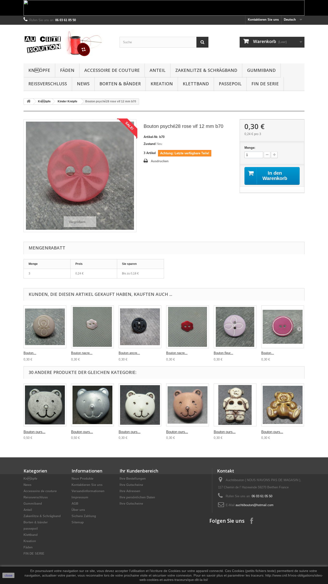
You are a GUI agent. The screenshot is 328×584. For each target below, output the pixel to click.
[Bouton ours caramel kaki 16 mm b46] (282, 405)
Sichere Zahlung (84, 516)
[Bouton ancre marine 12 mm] (140, 326)
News (83, 84)
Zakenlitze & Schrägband (206, 70)
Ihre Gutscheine (131, 485)
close (8, 575)
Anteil (157, 70)
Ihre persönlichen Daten (137, 497)
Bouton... (30, 353)
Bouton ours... (34, 432)
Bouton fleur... (223, 353)
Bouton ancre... (129, 353)
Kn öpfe (39, 70)
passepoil (230, 84)
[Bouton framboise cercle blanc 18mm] (282, 326)
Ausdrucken (160, 161)
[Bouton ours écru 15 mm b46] (235, 405)
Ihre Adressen (130, 491)
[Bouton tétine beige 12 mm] (45, 326)
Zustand (150, 144)
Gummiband (261, 70)
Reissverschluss (47, 84)
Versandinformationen (88, 491)
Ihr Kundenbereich (139, 471)
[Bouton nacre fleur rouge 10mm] (187, 326)
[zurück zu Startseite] (28, 102)
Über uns (78, 510)
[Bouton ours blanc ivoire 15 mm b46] (140, 405)
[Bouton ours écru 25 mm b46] (45, 405)
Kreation (162, 84)
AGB (75, 503)
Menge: (249, 147)
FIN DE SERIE (265, 84)
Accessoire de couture (112, 70)
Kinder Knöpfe (67, 101)
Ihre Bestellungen (133, 478)
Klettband (196, 84)
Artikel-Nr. (151, 137)
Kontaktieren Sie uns (263, 19)
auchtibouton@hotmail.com (254, 505)
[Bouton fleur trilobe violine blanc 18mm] (235, 326)
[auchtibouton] (68, 42)
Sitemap (78, 522)
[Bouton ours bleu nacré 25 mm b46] (92, 405)
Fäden (67, 70)
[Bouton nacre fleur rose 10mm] (92, 326)
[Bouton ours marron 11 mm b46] (187, 405)
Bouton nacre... (81, 353)
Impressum (80, 497)
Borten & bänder (120, 84)
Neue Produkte (82, 478)
